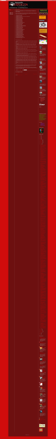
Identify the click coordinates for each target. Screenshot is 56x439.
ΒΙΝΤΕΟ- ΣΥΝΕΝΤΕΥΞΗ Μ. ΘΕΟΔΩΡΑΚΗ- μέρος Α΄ (42, 283)
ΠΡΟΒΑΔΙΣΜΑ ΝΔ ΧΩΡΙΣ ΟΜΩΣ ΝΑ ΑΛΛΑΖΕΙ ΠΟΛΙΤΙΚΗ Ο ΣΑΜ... (43, 301)
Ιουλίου (41, 143)
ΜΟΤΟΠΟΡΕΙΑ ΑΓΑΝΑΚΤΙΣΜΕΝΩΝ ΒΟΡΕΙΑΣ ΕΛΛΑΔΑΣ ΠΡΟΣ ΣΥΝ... (43, 313)
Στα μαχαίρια (41, 398)
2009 (40, 333)
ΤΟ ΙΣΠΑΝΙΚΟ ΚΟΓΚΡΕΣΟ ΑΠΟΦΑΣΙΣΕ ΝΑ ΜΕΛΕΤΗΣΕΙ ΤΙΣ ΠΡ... (43, 263)
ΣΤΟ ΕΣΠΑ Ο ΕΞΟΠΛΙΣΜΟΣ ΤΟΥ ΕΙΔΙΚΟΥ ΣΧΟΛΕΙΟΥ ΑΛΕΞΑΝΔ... (43, 209)
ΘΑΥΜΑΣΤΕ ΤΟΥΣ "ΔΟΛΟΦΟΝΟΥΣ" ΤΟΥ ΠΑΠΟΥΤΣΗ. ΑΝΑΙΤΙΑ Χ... (42, 165)
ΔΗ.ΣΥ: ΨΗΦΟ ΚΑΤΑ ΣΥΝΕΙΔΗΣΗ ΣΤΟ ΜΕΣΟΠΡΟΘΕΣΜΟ (43, 225)
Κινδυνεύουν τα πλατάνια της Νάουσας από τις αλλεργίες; (44, 47)
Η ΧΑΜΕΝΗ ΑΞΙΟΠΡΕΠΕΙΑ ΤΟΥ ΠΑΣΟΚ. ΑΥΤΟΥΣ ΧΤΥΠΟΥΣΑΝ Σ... (43, 180)
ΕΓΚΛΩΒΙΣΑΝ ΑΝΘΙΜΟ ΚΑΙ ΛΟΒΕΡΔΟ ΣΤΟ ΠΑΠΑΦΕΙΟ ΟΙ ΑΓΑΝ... (43, 239)
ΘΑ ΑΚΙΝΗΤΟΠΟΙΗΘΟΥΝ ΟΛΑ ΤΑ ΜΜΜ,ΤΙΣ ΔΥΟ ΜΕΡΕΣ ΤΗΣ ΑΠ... (43, 266)
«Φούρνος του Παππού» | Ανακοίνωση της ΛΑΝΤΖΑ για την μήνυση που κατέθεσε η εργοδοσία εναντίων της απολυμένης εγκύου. (43, 371)
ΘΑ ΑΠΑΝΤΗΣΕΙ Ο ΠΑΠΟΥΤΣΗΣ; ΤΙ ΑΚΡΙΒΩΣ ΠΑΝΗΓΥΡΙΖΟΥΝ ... (43, 183)
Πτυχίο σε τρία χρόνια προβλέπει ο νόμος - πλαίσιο (43, 203)
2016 (40, 135)
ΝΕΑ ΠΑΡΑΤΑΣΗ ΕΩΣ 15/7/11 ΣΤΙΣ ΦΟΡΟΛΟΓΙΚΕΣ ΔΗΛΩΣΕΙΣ (43, 242)
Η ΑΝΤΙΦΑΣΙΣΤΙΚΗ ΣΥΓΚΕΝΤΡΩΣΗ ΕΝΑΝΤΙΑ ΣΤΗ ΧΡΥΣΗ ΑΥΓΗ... (43, 288)
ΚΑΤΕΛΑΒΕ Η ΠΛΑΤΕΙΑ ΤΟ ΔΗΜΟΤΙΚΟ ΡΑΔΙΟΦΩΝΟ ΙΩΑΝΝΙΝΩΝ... (42, 237)
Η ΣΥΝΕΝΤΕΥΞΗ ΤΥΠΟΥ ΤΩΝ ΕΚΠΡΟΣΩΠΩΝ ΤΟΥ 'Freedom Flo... (43, 148)
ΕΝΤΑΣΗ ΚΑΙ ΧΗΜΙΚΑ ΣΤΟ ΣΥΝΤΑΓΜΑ (42, 197)
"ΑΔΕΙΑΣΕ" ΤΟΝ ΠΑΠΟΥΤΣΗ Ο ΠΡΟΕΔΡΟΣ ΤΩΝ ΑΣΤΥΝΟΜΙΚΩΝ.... (43, 167)
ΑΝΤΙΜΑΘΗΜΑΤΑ (41, 382)
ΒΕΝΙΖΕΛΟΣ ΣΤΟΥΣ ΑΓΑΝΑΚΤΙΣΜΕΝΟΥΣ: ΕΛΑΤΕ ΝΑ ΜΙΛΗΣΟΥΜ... (43, 211)
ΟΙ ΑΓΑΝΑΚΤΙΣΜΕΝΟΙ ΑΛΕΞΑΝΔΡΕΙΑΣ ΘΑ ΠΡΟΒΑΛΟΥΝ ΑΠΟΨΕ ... (42, 236)
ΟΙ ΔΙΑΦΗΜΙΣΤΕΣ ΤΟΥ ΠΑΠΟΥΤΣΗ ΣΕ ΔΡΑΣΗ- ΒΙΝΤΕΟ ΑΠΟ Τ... (43, 172)
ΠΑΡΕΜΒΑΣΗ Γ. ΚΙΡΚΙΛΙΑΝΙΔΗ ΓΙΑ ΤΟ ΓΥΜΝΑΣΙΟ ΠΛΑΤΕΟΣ (44, 76)
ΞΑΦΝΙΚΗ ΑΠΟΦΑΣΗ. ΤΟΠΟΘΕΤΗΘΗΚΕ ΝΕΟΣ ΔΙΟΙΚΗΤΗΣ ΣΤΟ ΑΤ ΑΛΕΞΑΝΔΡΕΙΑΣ (44, 67)
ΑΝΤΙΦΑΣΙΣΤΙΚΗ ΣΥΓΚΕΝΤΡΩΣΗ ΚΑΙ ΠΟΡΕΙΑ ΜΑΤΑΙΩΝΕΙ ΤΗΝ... (43, 291)
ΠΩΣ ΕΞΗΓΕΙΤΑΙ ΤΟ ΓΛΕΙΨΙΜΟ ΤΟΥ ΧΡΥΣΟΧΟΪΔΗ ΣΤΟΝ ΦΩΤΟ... (43, 218)
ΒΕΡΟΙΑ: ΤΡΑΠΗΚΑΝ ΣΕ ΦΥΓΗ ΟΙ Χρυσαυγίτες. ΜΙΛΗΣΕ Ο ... (43, 257)
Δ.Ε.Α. (40, 421)
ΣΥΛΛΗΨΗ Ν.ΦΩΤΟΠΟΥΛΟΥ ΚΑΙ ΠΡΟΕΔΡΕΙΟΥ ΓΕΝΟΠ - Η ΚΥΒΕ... (43, 308)
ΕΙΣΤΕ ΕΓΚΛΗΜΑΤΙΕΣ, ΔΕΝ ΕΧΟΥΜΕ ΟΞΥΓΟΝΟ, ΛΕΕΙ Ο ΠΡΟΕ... (43, 196)
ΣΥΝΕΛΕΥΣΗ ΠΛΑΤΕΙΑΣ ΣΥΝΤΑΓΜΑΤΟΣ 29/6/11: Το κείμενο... (42, 146)
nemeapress (41, 376)
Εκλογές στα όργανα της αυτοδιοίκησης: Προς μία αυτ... (43, 270)
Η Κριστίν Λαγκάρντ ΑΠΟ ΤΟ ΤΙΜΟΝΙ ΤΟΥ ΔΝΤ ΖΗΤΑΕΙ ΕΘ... (43, 222)
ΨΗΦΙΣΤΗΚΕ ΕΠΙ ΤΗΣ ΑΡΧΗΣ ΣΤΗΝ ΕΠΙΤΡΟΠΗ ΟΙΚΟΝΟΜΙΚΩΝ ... (42, 229)
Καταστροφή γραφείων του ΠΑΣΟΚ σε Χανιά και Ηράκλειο (43, 178)
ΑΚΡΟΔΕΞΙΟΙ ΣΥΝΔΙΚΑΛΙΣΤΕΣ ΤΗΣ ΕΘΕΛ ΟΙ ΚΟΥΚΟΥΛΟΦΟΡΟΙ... (43, 151)
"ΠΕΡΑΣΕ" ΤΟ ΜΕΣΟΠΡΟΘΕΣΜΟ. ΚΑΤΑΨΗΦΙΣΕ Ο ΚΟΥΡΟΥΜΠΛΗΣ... (43, 199)
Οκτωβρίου (41, 141)
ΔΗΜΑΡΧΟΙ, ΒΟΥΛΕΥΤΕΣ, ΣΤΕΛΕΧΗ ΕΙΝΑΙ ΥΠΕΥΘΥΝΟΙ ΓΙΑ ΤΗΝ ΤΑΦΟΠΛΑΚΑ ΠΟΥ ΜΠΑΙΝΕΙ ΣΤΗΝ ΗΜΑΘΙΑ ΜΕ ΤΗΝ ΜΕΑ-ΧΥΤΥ (43, 82)
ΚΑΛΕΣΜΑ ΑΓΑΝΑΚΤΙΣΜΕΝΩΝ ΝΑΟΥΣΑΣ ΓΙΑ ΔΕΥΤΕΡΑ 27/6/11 (43, 320)
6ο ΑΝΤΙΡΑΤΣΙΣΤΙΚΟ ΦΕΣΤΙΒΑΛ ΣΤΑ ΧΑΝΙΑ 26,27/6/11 (43, 317)
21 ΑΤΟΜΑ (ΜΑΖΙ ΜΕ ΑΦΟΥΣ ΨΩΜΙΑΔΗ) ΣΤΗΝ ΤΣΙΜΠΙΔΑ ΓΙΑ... (43, 271)
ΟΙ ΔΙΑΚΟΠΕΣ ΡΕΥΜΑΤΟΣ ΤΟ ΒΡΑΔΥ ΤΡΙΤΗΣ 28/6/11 (42, 230)
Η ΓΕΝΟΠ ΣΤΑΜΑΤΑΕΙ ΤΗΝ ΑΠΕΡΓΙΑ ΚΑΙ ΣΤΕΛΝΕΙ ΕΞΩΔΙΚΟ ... (42, 176)
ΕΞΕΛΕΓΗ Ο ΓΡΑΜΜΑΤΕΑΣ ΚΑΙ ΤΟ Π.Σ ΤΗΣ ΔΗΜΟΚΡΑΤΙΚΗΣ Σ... (43, 321)
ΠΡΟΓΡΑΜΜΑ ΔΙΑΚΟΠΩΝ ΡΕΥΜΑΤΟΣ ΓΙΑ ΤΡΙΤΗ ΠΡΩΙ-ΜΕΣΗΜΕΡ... (43, 243)
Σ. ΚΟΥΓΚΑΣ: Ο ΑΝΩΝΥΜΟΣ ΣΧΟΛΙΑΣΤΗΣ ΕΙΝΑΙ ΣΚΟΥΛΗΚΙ (44, 93)
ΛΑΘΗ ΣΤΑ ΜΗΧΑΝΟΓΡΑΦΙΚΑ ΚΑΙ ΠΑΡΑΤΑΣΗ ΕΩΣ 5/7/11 (43, 156)
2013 (40, 137)
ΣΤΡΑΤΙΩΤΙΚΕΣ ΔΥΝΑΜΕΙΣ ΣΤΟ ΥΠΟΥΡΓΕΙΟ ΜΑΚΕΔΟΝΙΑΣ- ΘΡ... (43, 241)
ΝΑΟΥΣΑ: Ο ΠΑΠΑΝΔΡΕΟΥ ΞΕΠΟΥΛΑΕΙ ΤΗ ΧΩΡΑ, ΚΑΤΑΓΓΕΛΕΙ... (42, 302)
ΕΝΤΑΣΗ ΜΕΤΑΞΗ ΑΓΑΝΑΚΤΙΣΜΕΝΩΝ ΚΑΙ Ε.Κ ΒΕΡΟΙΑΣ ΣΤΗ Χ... (43, 213)
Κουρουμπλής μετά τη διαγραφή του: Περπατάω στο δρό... (43, 177)
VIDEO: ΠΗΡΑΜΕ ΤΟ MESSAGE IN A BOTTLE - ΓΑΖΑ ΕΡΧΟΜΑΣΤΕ (43, 258)
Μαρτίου (41, 330)
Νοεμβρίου (41, 140)
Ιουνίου (41, 144)
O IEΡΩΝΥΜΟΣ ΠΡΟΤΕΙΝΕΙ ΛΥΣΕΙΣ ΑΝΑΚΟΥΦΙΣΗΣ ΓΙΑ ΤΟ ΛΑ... (43, 227)
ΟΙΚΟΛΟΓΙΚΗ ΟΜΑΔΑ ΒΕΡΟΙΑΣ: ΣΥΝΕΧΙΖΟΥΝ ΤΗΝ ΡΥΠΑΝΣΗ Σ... (43, 216)
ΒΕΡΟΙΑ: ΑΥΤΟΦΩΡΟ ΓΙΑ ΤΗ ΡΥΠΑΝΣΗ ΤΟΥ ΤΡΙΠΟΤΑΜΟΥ (43, 327)
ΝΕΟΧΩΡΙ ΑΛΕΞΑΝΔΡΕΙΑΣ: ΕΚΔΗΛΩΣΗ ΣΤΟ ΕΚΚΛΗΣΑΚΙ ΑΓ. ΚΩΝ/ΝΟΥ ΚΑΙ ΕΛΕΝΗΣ (44, 52)
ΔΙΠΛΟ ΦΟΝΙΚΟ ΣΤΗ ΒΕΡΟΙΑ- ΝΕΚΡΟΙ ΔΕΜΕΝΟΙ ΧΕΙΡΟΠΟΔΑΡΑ (43, 287)
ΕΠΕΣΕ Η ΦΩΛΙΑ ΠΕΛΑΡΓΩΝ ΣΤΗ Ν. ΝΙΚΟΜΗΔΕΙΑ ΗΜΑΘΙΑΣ (43, 207)
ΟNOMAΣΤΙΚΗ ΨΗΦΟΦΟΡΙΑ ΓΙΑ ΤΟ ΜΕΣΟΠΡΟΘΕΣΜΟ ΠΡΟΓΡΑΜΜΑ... (43, 253)
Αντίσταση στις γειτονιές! (42, 369)
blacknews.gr (41, 352)
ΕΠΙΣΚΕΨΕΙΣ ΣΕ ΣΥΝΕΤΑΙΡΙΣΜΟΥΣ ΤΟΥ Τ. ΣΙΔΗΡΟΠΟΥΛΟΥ (42, 273)
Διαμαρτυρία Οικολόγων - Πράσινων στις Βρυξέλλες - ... (43, 168)
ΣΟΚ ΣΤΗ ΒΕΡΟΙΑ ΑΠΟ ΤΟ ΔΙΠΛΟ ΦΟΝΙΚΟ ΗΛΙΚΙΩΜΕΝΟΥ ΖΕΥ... (43, 274)
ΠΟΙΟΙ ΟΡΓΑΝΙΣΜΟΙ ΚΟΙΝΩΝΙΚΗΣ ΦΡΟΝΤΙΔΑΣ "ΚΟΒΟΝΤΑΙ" (43, 174)
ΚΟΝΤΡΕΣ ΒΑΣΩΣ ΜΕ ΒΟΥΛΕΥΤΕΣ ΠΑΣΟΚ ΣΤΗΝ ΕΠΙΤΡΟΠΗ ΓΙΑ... (42, 205)
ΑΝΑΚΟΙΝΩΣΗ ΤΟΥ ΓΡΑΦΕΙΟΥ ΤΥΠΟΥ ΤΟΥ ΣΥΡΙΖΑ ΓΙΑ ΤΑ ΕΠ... (43, 221)
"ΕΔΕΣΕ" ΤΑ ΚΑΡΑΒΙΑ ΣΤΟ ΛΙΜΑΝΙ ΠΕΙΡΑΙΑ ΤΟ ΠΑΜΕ (43, 248)
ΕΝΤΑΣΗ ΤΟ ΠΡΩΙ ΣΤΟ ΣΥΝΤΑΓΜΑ (43, 206)
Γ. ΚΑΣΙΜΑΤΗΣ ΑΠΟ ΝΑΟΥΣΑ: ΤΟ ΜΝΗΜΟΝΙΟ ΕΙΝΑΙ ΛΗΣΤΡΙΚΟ (43, 280)
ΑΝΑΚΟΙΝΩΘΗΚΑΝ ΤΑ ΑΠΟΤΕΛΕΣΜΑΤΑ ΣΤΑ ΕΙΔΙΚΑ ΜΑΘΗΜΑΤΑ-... (43, 292)
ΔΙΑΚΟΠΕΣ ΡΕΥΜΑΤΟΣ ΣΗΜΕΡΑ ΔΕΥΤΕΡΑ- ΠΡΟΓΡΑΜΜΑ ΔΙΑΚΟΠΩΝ (43, 281)
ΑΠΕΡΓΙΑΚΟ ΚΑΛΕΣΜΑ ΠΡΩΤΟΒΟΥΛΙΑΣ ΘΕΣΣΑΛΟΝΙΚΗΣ (42, 277)
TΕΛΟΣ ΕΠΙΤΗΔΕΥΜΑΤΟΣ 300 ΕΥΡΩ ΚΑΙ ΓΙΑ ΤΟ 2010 (43, 246)
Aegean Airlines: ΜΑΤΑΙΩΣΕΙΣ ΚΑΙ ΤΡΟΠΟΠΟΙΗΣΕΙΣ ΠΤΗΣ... (43, 260)
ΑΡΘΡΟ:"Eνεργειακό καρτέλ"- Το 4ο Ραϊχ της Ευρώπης (43, 309)
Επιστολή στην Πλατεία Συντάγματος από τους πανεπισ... (42, 319)
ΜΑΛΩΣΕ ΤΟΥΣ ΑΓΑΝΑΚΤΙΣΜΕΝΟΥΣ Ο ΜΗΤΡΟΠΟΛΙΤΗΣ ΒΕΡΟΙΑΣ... (43, 193)
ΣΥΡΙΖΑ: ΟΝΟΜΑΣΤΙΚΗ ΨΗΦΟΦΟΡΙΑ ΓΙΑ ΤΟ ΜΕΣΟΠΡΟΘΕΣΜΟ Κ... (42, 314)
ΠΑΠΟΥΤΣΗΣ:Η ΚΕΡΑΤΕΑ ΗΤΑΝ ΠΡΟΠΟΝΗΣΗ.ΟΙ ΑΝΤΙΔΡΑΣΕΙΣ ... (43, 162)
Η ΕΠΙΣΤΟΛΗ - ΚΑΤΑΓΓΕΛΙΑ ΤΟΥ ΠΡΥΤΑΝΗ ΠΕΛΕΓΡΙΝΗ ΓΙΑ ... (43, 145)
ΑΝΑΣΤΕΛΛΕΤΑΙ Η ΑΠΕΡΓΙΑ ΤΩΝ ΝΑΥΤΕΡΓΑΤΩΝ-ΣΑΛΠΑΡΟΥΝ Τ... (43, 159)
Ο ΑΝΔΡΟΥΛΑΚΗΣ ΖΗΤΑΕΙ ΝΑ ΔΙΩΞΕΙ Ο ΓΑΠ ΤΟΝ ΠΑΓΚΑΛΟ (43, 255)
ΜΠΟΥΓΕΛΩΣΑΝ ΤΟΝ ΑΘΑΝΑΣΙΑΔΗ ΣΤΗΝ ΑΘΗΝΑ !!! (43, 191)
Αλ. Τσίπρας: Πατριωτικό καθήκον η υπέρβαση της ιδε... (43, 252)
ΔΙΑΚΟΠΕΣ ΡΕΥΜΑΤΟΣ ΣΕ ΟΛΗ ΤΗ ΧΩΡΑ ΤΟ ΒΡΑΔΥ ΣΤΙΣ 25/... (43, 326)
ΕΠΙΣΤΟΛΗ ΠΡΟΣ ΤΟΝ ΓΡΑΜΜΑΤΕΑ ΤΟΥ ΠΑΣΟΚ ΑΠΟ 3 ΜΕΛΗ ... (43, 185)
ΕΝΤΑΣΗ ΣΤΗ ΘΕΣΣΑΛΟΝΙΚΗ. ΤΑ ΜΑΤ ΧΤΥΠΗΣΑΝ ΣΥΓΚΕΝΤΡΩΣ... (43, 325)
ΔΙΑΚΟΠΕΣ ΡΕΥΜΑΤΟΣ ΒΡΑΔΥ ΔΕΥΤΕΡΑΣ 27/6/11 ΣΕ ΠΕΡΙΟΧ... (43, 267)
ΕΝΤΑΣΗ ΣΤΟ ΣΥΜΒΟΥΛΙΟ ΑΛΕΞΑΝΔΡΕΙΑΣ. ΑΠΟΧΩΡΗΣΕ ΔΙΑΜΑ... (43, 201)
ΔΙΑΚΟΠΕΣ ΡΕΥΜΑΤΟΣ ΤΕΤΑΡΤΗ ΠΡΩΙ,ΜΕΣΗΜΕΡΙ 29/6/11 (43, 210)
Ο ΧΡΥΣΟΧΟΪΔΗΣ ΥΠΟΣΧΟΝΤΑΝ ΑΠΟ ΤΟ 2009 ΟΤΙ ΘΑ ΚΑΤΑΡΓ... (43, 186)
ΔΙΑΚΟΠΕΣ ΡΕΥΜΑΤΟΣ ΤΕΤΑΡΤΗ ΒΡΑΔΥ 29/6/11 (43, 187)
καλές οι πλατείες (41, 259)
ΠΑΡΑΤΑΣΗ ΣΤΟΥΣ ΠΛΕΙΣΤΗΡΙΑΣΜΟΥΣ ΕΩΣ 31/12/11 (42, 158)
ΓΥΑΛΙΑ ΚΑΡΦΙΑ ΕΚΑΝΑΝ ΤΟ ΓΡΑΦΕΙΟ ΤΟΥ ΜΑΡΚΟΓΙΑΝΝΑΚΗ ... (42, 153)
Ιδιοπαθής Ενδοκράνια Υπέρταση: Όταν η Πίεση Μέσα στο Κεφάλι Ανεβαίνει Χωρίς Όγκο (42, 353)
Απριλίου (41, 329)
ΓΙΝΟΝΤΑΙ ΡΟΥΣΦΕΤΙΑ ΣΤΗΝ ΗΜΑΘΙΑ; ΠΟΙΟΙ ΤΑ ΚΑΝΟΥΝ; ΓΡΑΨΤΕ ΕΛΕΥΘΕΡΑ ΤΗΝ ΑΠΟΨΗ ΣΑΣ (43, 57)
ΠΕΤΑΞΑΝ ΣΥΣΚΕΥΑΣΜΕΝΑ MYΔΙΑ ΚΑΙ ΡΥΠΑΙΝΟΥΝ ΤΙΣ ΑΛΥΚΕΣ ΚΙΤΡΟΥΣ (44, 88)
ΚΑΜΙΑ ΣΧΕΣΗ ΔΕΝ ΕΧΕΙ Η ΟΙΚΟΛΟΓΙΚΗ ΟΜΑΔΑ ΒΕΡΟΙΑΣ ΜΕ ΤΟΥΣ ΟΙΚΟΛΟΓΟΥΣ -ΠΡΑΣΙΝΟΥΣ (43, 72)
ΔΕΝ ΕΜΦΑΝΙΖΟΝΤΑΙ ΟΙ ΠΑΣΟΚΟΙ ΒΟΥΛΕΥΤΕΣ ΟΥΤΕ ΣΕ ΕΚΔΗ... (43, 316)
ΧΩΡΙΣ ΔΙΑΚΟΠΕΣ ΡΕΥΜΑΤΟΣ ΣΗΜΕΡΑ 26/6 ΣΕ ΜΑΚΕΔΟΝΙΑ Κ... (43, 311)
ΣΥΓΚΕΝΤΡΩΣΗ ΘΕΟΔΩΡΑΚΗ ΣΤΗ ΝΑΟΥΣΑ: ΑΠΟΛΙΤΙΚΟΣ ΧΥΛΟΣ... (43, 290)
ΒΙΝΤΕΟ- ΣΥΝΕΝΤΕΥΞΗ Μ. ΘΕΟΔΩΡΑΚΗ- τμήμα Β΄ (42, 284)
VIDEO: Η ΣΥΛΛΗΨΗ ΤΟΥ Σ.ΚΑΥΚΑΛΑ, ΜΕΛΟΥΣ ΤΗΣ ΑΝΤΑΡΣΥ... (42, 189)
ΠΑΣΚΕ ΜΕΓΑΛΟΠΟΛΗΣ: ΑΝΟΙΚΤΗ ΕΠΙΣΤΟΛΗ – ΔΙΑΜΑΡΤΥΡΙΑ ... (42, 234)
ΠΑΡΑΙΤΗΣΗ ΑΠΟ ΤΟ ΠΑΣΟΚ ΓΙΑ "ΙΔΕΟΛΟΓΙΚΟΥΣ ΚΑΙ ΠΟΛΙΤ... (43, 169)
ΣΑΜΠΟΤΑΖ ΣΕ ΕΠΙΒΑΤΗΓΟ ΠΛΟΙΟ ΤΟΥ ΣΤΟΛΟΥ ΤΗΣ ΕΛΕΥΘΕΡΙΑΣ (42, 249)
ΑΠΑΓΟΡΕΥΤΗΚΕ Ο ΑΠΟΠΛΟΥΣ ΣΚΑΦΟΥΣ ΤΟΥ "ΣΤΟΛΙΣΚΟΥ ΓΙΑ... (43, 298)
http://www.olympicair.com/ (26, 68)
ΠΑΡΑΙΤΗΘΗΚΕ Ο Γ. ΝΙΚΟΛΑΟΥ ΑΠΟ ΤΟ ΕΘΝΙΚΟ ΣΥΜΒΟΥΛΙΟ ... (43, 304)
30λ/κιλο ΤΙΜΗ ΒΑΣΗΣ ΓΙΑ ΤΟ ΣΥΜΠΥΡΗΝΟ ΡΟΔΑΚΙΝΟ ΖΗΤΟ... (42, 215)
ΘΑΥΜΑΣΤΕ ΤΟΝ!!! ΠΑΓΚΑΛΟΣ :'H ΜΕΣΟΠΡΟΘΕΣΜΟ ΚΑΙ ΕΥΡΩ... (43, 278)
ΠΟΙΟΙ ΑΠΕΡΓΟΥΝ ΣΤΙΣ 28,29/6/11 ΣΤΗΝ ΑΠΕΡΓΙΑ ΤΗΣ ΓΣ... (43, 305)
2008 (40, 334)
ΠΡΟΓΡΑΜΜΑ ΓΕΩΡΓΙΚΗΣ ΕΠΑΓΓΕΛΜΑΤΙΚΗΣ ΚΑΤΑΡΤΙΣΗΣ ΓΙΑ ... (42, 245)
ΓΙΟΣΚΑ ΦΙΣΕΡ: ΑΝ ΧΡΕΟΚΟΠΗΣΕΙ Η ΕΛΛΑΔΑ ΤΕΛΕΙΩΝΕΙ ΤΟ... (42, 323)
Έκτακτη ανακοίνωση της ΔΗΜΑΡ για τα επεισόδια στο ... (43, 190)
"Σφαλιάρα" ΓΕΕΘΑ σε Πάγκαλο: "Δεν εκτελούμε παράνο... (43, 232)
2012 (40, 138)
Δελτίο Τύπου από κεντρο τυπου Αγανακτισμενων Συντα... (43, 231)
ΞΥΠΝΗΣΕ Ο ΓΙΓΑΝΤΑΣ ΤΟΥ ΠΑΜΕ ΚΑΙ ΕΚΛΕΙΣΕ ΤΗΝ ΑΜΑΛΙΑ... (42, 224)
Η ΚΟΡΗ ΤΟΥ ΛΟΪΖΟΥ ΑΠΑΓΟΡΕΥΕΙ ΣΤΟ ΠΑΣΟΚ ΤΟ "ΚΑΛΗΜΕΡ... (43, 261)
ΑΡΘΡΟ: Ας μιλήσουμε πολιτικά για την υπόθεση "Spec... (43, 294)
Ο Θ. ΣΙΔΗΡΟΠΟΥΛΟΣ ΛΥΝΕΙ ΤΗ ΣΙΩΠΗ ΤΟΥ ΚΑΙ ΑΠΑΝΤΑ (44, 62)
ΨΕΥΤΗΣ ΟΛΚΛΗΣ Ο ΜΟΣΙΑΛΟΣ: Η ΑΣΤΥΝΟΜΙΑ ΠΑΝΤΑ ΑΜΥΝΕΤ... (43, 163)
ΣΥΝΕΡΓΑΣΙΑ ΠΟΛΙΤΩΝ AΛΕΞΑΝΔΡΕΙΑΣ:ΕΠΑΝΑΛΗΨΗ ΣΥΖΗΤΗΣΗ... (43, 150)
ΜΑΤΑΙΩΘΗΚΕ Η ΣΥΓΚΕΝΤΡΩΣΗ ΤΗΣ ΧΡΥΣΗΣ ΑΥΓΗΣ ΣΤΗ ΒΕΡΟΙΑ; (43, 295)
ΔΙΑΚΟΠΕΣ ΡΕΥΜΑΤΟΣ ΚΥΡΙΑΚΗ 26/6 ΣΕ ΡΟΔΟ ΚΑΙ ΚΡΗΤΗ (43, 297)
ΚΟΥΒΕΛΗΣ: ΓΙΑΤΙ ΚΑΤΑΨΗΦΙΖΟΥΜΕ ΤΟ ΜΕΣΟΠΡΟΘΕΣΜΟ (42, 194)
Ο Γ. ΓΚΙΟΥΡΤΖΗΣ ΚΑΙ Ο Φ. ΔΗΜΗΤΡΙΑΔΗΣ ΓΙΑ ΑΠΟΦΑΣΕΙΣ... (42, 182)
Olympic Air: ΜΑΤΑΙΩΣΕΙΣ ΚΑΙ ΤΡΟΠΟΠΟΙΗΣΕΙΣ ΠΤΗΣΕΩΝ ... (43, 264)
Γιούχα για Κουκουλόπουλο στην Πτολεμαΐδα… (43, 285)
